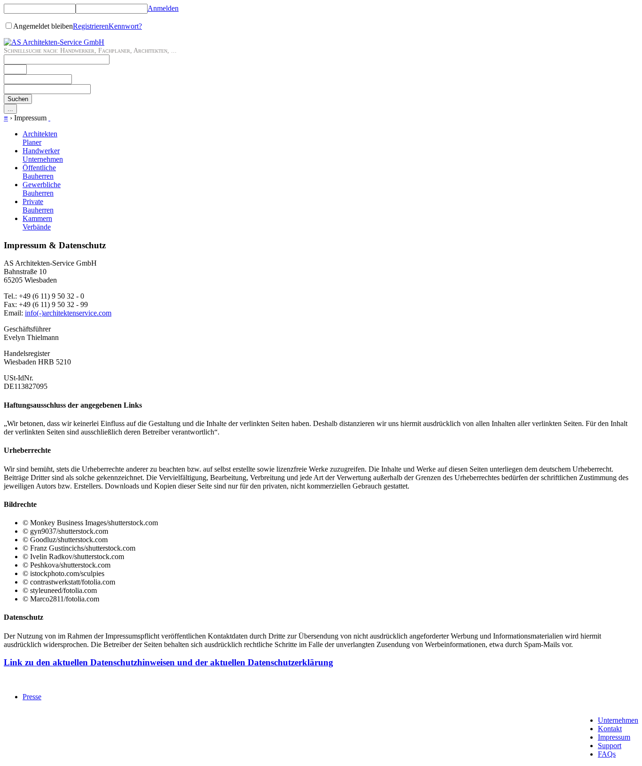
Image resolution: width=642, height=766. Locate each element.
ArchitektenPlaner (40, 138)
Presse (32, 697)
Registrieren (91, 26)
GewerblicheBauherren (42, 189)
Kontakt (610, 729)
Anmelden (163, 8)
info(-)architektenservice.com (68, 313)
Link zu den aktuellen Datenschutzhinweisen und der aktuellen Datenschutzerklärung (168, 662)
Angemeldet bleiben (43, 26)
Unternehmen (618, 720)
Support (609, 746)
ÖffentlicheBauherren (39, 172)
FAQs (607, 754)
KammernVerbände (37, 222)
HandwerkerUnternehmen (43, 155)
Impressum (614, 737)
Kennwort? (125, 26)
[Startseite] (54, 42)
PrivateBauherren (38, 205)
